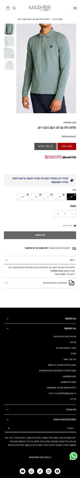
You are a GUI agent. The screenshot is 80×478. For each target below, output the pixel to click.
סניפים (73, 342)
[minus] (72, 214)
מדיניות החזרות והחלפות (65, 336)
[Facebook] (57, 471)
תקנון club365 (69, 376)
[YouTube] (22, 471)
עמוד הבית (57, 19)
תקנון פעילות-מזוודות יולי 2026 (62, 365)
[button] (40, 235)
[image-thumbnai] (9, 29)
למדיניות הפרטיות (16, 445)
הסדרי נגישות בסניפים (66, 348)
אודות (73, 353)
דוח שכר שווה (69, 359)
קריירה (73, 399)
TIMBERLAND (69, 122)
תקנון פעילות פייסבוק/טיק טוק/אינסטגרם (57, 370)
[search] (14, 8)
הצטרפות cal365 (68, 382)
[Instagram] (49, 471)
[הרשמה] (9, 428)
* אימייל (70, 428)
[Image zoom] (46, 68)
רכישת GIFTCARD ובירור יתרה (62, 393)
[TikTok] (40, 471)
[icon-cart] (8, 8)
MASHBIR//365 (36, 457)
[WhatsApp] (31, 471)
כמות (73, 206)
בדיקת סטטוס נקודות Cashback (61, 387)
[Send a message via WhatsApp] (73, 456)
